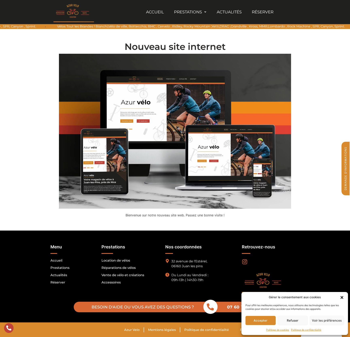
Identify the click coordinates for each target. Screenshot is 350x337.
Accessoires (111, 282)
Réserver (262, 12)
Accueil (155, 12)
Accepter (260, 320)
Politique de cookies (277, 329)
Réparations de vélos (118, 268)
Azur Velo (132, 330)
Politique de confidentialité (306, 329)
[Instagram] (245, 262)
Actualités (229, 12)
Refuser (292, 320)
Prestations (188, 12)
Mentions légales (162, 330)
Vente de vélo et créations (122, 275)
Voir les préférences (327, 320)
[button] (342, 297)
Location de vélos (115, 260)
